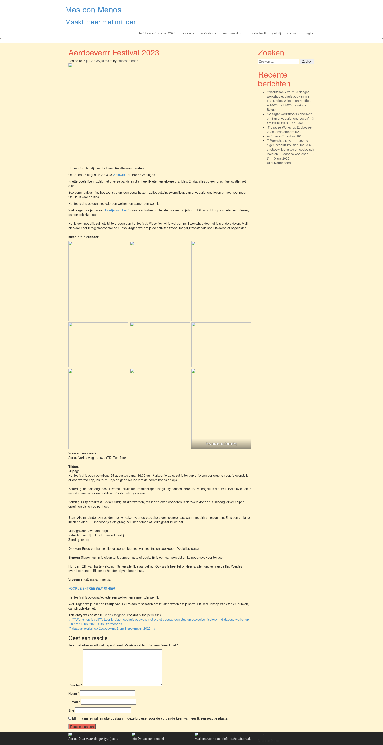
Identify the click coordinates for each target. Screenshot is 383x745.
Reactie (75, 685)
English (309, 33)
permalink (154, 615)
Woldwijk (119, 174)
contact (292, 33)
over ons (188, 33)
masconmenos (127, 61)
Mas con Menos (93, 9)
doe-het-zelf (257, 33)
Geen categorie (114, 615)
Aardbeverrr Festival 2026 (157, 33)
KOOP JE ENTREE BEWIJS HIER (91, 588)
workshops (208, 33)
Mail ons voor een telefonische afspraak (223, 738)
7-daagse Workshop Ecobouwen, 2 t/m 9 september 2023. (111, 628)
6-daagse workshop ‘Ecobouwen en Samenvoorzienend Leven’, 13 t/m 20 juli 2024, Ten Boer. (290, 118)
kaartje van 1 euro (118, 210)
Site (71, 710)
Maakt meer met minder (100, 21)
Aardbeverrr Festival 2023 (285, 136)
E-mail (74, 702)
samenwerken (232, 33)
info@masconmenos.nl (148, 738)
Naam (73, 693)
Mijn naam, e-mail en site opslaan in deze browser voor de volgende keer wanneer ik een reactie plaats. (150, 718)
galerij (276, 33)
